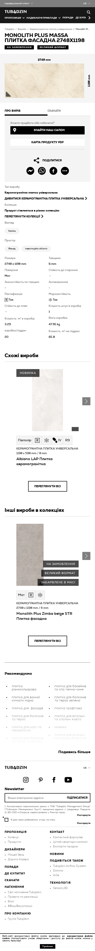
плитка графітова (68, 708)
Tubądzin (9, 29)
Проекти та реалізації (23, 896)
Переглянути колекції (22, 216)
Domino (58, 870)
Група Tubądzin (18, 918)
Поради (67, 18)
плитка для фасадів (27, 708)
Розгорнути (83, 815)
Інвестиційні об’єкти (36, 249)
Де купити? (15, 873)
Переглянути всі (47, 486)
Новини (57, 854)
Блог (11, 901)
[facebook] (53, 171)
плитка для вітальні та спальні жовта (69, 718)
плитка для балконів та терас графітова (28, 740)
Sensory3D (60, 888)
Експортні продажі (65, 846)
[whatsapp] (42, 171)
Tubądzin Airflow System (69, 866)
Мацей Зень (16, 854)
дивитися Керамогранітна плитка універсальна (44, 198)
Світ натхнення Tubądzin (24, 892)
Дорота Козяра (18, 859)
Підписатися (77, 797)
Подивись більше (74, 752)
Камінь (12, 231)
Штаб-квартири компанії (70, 841)
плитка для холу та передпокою (27, 729)
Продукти (14, 841)
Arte (56, 875)
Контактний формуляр (68, 837)
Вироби (22, 29)
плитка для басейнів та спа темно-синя (70, 688)
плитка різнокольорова (24, 688)
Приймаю (47, 946)
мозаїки (60, 727)
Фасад (11, 249)
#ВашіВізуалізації (20, 906)
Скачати (12, 880)
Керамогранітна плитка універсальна (51, 29)
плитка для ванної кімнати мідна (26, 699)
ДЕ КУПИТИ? (83, 18)
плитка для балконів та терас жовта (70, 747)
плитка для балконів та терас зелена (70, 699)
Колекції (13, 837)
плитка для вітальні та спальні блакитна (70, 736)
